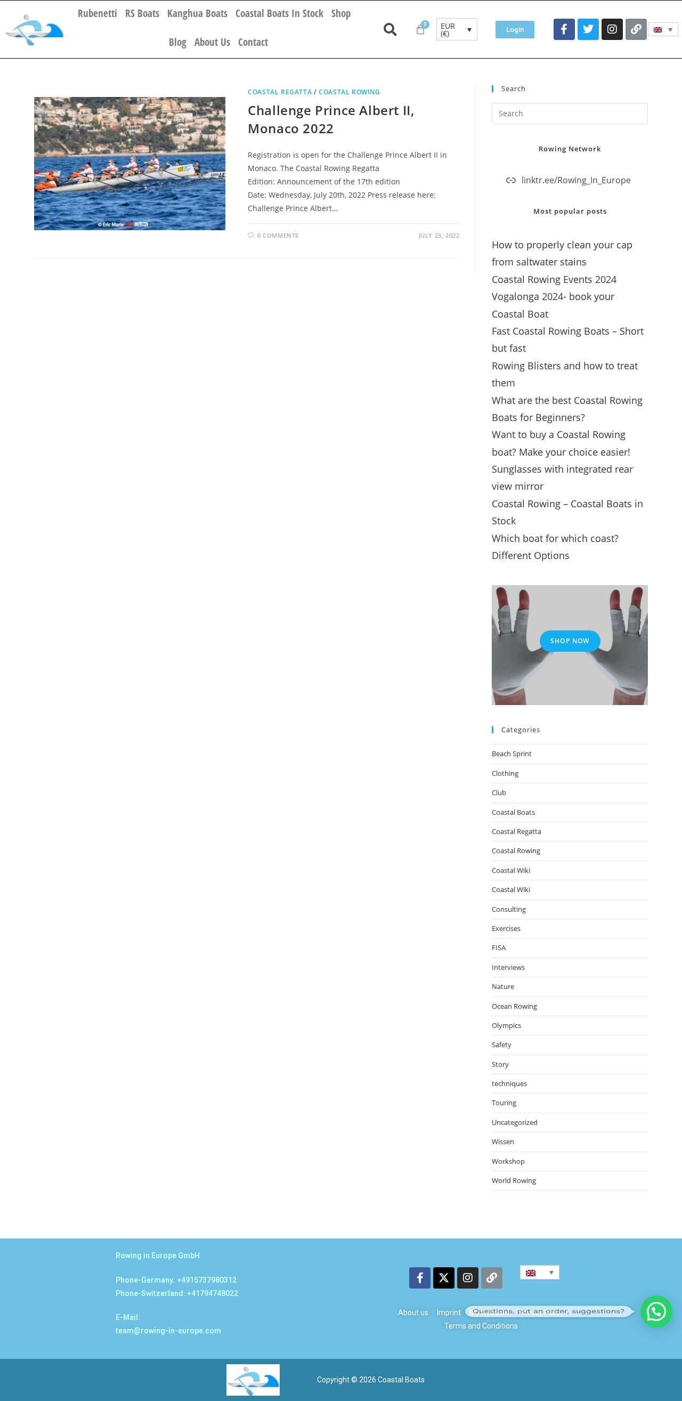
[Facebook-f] (564, 29)
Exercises (506, 928)
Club (499, 792)
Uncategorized (515, 1122)
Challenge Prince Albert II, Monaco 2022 (331, 119)
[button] (656, 1311)
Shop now (570, 640)
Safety (502, 1044)
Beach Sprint (512, 753)
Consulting (509, 909)
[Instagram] (612, 29)
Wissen (503, 1141)
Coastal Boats (513, 812)
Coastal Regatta (280, 91)
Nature (503, 986)
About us (212, 42)
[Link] (636, 29)
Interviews (508, 967)
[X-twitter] (443, 1278)
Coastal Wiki (511, 870)
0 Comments (278, 235)
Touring (504, 1102)
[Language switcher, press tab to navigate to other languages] (663, 29)
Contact (253, 42)
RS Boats (142, 13)
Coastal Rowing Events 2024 (554, 279)
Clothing (505, 773)
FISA (499, 947)
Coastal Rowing (349, 91)
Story (500, 1064)
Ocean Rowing (514, 1006)
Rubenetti (97, 13)
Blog (177, 42)
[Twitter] (588, 29)
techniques (509, 1083)
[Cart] (420, 29)
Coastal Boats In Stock (279, 13)
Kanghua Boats (197, 13)
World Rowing (514, 1180)
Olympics (506, 1025)
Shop (341, 13)
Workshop (508, 1161)
